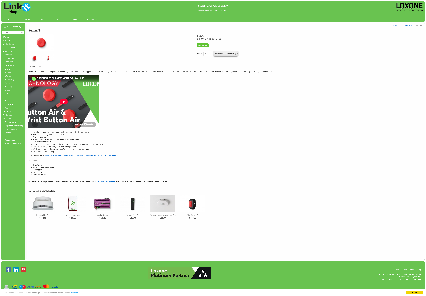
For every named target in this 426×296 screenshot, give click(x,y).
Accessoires (8, 51)
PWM (7, 93)
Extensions (7, 40)
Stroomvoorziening (13, 122)
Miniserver (7, 37)
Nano (7, 108)
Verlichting (7, 115)
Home (9, 19)
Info (42, 19)
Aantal (199, 53)
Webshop (396, 26)
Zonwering (9, 79)
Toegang (8, 86)
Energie (8, 69)
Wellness (8, 76)
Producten (26, 19)
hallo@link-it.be (205, 10)
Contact (59, 19)
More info (74, 292)
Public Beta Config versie (105, 181)
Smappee (7, 118)
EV (6, 136)
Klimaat (8, 72)
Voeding (8, 90)
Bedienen (9, 62)
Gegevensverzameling (14, 125)
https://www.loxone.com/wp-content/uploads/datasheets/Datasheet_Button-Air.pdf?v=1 (81, 156)
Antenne (8, 54)
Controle (8, 133)
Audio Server (8, 44)
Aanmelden (75, 19)
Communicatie (11, 129)
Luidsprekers (10, 47)
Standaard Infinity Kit (14, 143)
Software (7, 111)
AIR (6, 97)
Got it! (414, 292)
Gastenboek (92, 19)
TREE (7, 101)
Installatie (9, 104)
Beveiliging (9, 65)
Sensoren (9, 83)
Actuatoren (9, 58)
